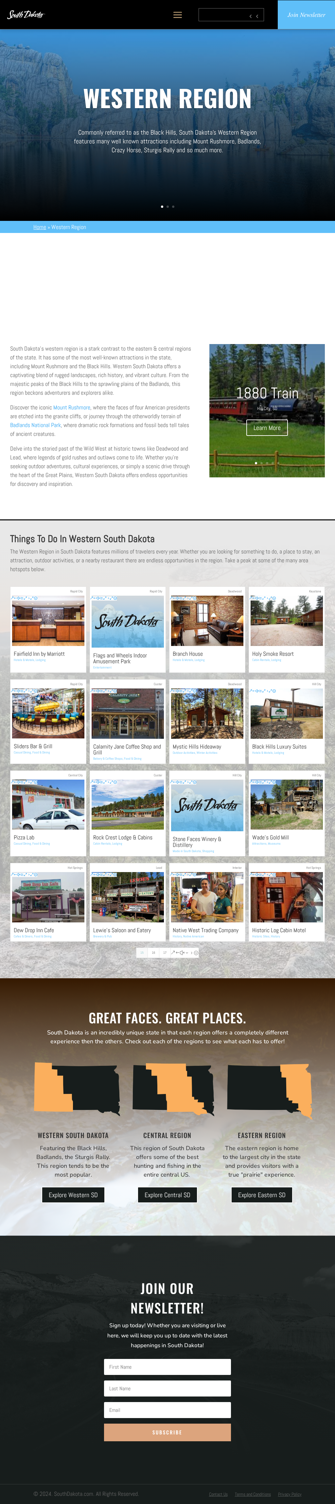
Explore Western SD (73, 1195)
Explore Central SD (167, 1195)
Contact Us (218, 1494)
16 (153, 952)
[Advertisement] (167, 282)
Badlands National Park (35, 425)
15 (142, 952)
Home (39, 227)
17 (165, 952)
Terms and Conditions (253, 1494)
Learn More (267, 427)
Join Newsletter (306, 14)
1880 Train (267, 393)
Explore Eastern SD (262, 1195)
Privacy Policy (290, 1494)
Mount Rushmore (71, 407)
